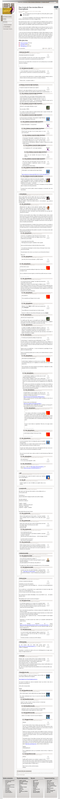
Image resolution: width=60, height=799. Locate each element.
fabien (23, 656)
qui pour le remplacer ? (8, 792)
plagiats (23, 673)
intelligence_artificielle (22, 780)
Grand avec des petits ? (25, 52)
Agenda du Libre (35, 780)
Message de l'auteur (29, 719)
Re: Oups (6, 782)
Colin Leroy (26, 630)
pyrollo (24, 104)
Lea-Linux (34, 790)
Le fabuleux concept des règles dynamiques (29, 84)
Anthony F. (26, 325)
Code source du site (50, 791)
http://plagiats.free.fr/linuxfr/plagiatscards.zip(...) (28, 679)
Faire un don (49, 781)
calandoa (23, 85)
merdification (21, 782)
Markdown (46, 48)
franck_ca (27, 159)
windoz (23, 11)
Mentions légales (49, 780)
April (33, 781)
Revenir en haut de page (21, 774)
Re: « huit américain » (26, 204)
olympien (23, 579)
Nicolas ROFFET (27, 304)
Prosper (25, 122)
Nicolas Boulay (27, 293)
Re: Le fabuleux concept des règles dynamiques (32, 93)
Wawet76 (26, 168)
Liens (29, 2)
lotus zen (25, 530)
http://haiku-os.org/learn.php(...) (29, 571)
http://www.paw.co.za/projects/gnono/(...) (27, 646)
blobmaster (25, 556)
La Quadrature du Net (36, 789)
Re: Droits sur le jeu (26, 600)
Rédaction (37, 2)
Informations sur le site (50, 783)
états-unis (20, 790)
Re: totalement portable (27, 555)
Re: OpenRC (7, 789)
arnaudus (24, 514)
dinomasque (24, 53)
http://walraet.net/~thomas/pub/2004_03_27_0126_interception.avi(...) (36, 174)
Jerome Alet (27, 257)
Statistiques (48, 789)
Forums (33, 2)
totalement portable (24, 553)
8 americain (22, 655)
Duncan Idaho (26, 177)
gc (26, 136)
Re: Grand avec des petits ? (27, 68)
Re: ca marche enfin (26, 513)
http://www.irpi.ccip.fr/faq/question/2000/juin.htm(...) (34, 396)
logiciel (26, 12)
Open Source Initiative (36, 791)
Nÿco (40, 11)
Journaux (25, 2)
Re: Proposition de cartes (27, 690)
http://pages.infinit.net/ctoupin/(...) (37, 466)
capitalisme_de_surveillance (23, 791)
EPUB (51, 48)
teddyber (25, 279)
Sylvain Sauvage (26, 457)
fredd (24, 521)
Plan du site (48, 792)
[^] (20, 68)
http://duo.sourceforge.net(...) (31, 743)
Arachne (25, 568)
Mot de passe (5, 21)
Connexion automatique (8, 24)
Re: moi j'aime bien (8, 781)
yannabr (24, 601)
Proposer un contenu (8, 16)
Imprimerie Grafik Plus (36, 792)
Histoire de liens (23, 641)
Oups (6, 783)
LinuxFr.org (8, 8)
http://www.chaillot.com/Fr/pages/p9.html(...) (32, 403)
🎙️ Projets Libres (45, 2)
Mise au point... (7, 790)
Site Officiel (22, 44)
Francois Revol (24, 554)
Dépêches (20, 2)
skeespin (23, 474)
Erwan (26, 129)
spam (20, 792)
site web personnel (29, 104)
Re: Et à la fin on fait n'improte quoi (10, 780)
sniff (20, 473)
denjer (24, 69)
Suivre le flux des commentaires (24, 771)
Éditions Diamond (35, 783)
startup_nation (21, 789)
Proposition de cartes (24, 672)
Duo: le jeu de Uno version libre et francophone (31, 8)
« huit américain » (23, 194)
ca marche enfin (23, 488)
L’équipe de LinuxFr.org (50, 782)
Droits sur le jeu (23, 578)
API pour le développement (51, 790)
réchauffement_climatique (23, 783)
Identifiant (4, 18)
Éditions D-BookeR (36, 782)
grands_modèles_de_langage (23, 781)
